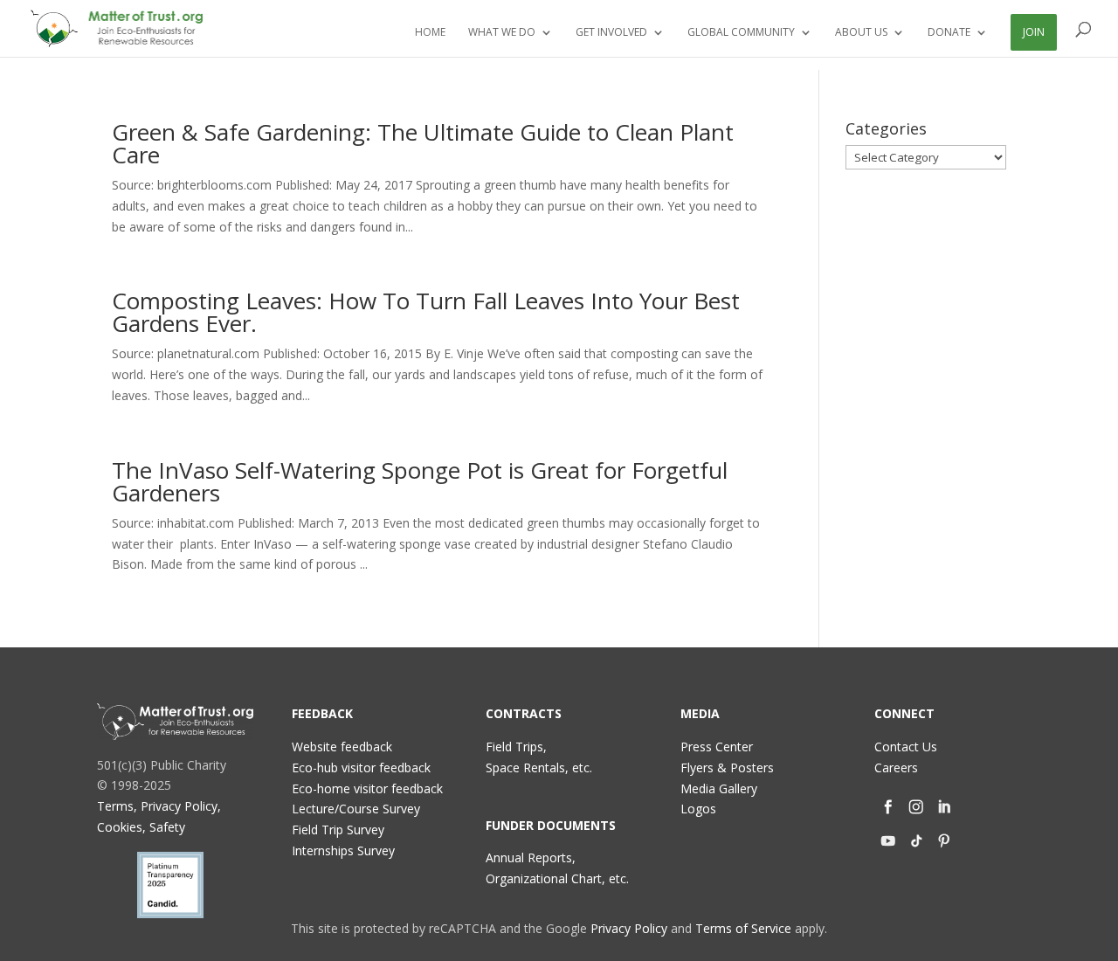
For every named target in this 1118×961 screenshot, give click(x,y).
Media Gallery (718, 788)
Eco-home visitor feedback (367, 788)
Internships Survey (343, 850)
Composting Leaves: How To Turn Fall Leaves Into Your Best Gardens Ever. (426, 312)
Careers (896, 767)
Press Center (716, 746)
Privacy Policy (628, 928)
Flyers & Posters (727, 767)
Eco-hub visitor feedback (361, 767)
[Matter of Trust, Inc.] (175, 721)
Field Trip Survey (338, 829)
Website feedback (342, 746)
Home (430, 32)
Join (1034, 31)
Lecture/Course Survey (356, 808)
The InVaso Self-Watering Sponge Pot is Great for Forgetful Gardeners (420, 481)
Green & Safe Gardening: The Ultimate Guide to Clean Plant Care (423, 143)
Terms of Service (743, 928)
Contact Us (905, 746)
